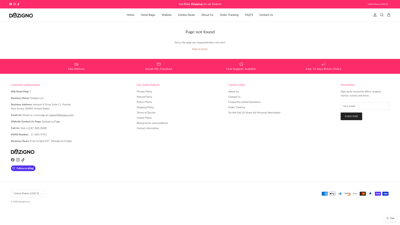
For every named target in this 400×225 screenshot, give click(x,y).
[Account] (374, 15)
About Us (207, 15)
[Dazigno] (21, 15)
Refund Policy (144, 97)
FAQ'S (249, 15)
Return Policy (144, 102)
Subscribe (351, 116)
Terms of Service (146, 112)
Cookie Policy (144, 118)
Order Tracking (229, 15)
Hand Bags (148, 15)
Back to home (200, 49)
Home (130, 15)
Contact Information (148, 128)
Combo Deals (186, 15)
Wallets (167, 15)
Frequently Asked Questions (244, 102)
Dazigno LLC (24, 201)
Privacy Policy (144, 91)
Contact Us (266, 15)
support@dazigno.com (61, 115)
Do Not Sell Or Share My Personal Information (254, 112)
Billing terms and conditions (152, 123)
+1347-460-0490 (36, 128)
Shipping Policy (145, 107)
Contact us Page (51, 121)
